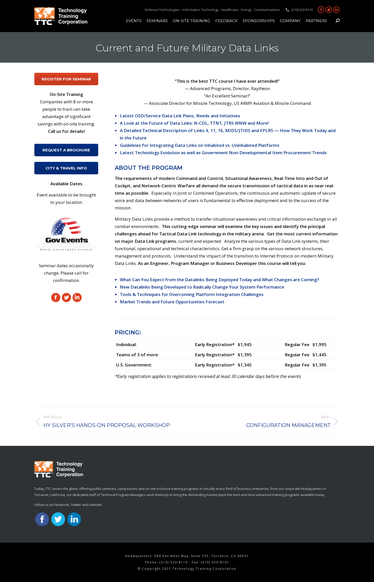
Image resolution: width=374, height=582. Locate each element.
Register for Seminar (66, 79)
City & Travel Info (66, 168)
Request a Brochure (66, 150)
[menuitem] (133, 20)
